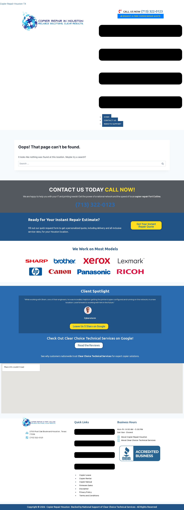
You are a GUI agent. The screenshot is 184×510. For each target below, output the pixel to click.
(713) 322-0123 (95, 204)
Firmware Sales (86, 485)
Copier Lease (85, 475)
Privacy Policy (85, 492)
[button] (140, 67)
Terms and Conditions (89, 495)
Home (107, 117)
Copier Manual (85, 482)
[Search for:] (92, 163)
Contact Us (110, 120)
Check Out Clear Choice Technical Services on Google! (90, 338)
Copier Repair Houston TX (13, 4)
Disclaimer (84, 489)
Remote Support (113, 124)
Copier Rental (85, 478)
